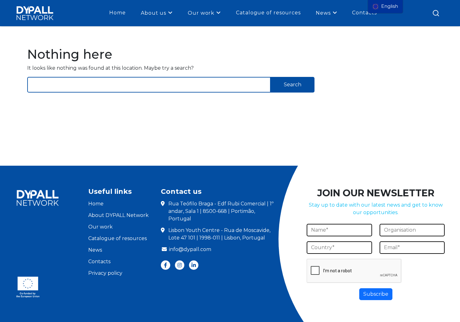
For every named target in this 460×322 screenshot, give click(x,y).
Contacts (364, 13)
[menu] (385, 6)
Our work (201, 13)
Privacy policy (105, 273)
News (323, 13)
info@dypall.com (190, 249)
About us (153, 13)
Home (117, 13)
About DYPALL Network (118, 215)
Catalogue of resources (268, 13)
